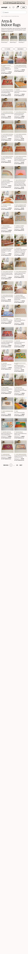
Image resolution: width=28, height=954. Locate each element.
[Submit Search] (3, 12)
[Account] (10, 7)
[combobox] (14, 12)
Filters (8, 49)
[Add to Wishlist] (3, 53)
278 (17, 465)
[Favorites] (13, 7)
